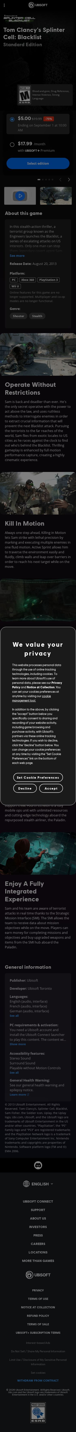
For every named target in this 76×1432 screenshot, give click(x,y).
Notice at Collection (41, 687)
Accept (51, 788)
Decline (25, 788)
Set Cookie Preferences (38, 777)
